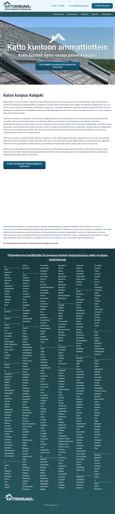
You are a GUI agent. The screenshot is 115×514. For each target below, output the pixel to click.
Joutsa (25, 291)
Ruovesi (79, 343)
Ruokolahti (80, 338)
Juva (24, 308)
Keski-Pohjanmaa (28, 424)
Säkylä (78, 465)
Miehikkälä (44, 484)
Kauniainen (26, 396)
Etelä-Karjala (9, 342)
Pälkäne (79, 282)
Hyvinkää (7, 448)
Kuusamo (44, 317)
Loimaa (43, 422)
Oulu (60, 361)
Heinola (7, 418)
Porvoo (61, 460)
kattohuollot (96, 227)
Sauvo (78, 380)
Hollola (7, 434)
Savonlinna (80, 385)
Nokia (60, 319)
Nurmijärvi (62, 335)
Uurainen (97, 346)
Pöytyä (78, 285)
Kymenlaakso (45, 328)
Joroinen (25, 289)
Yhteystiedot (106, 14)
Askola (7, 302)
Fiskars (7, 365)
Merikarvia (44, 478)
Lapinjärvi (43, 360)
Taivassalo (80, 482)
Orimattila (61, 350)
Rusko (78, 346)
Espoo (6, 339)
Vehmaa (97, 396)
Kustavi (43, 315)
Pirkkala (61, 430)
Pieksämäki (62, 411)
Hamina (7, 388)
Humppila (7, 442)
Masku (42, 470)
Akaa (6, 269)
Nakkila (61, 308)
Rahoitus (95, 14)
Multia (60, 271)
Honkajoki (8, 437)
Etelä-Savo (8, 347)
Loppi (42, 428)
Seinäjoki (79, 394)
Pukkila (60, 469)
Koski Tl (43, 279)
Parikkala (61, 381)
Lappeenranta (45, 368)
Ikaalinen (7, 471)
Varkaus (97, 385)
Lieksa (42, 403)
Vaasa (96, 364)
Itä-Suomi (26, 268)
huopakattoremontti (59, 238)
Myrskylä (61, 287)
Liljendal (43, 409)
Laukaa (43, 379)
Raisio (78, 297)
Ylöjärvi (97, 474)
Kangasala (26, 344)
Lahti (42, 349)
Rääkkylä (79, 351)
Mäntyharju (62, 298)
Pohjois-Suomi (63, 447)
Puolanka (61, 477)
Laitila (42, 354)
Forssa (7, 367)
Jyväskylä (26, 310)
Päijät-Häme (80, 279)
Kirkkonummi (27, 456)
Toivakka (97, 296)
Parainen (61, 378)
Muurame (61, 279)
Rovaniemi (80, 335)
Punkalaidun (62, 474)
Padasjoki (61, 370)
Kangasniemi (27, 350)
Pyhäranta (80, 271)
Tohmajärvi (98, 287)
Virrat (96, 437)
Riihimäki (79, 324)
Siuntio (78, 421)
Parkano (61, 384)
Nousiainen (62, 324)
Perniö (60, 400)
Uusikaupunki (99, 351)
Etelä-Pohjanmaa (10, 344)
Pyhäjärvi (61, 488)
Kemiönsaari (27, 413)
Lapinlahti (43, 362)
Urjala (96, 335)
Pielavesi (61, 414)
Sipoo (78, 415)
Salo (78, 366)
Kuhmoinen (44, 298)
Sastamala (80, 375)
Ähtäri (96, 486)
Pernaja (61, 398)
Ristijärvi (79, 332)
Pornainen (62, 458)
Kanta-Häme (27, 361)
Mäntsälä (61, 290)
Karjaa (24, 372)
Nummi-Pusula (63, 330)
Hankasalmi (8, 393)
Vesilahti (97, 407)
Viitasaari (97, 424)
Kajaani (25, 336)
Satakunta (80, 377)
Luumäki (43, 444)
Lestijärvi (43, 401)
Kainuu (24, 334)
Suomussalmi (81, 456)
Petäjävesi (62, 409)
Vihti (95, 418)
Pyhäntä (79, 268)
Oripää (60, 353)
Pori (59, 455)
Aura (6, 305)
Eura (6, 352)
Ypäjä (96, 477)
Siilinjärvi (79, 407)
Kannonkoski (27, 355)
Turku (96, 304)
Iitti (5, 468)
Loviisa (42, 431)
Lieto (42, 406)
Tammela (79, 485)
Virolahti (97, 435)
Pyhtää (60, 482)
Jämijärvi (25, 313)
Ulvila (96, 332)
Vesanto (97, 405)
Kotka (42, 282)
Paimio (60, 373)
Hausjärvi (7, 415)
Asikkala (7, 297)
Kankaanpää (26, 353)
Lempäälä (44, 395)
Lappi (42, 371)
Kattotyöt (84, 14)
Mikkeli (42, 489)
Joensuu (25, 283)
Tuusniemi (98, 312)
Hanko (6, 396)
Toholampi (98, 290)
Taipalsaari (80, 477)
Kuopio (43, 301)
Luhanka (43, 433)
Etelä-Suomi (8, 350)
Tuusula (97, 315)
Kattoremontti (72, 14)
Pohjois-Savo (63, 444)
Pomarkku (62, 452)
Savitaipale (80, 383)
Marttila (43, 467)
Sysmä (78, 462)
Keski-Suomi (27, 426)
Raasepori (80, 294)
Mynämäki (62, 285)
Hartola (7, 401)
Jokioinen (26, 286)
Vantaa (96, 383)
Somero (79, 435)
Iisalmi (6, 465)
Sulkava (79, 443)
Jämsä (25, 316)
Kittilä (24, 465)
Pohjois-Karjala (64, 439)
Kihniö (24, 437)
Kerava (25, 418)
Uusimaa (97, 354)
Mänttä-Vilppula (64, 296)
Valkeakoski (98, 369)
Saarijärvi (79, 358)
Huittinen (7, 440)
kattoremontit (8, 229)
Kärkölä (43, 337)
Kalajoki (25, 339)
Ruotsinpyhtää (81, 341)
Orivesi (60, 355)
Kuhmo (43, 296)
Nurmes (61, 332)
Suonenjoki (80, 459)
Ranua (78, 305)
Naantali (61, 305)
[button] (102, 6)
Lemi (42, 390)
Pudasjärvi (62, 466)
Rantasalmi (80, 300)
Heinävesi (8, 420)
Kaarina (25, 328)
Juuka (24, 302)
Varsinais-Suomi (100, 391)
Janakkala (26, 280)
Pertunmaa (62, 406)
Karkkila (25, 377)
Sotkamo (79, 440)
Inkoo (6, 485)
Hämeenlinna (9, 456)
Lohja (42, 417)
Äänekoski (98, 489)
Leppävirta (44, 398)
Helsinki (7, 423)
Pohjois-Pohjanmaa (65, 441)
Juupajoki (25, 305)
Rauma (78, 308)
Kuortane (43, 306)
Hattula (7, 404)
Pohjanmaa (62, 436)
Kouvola (43, 285)
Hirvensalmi (8, 431)
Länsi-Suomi (45, 452)
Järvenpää (26, 321)
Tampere (79, 488)
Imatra (6, 479)
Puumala (61, 480)
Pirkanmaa (62, 428)
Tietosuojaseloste (64, 505)
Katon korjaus (59, 14)
